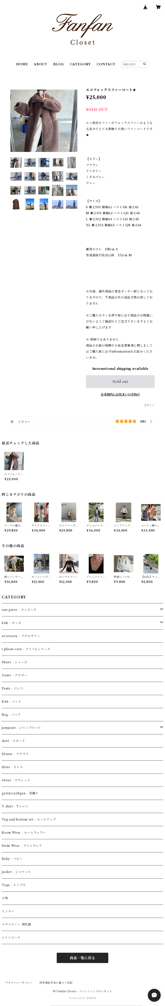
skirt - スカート (13, 741)
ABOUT (40, 64)
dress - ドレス (12, 767)
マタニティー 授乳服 (16, 924)
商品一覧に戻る (82, 958)
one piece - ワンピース (19, 610)
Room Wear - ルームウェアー (24, 833)
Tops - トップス (14, 885)
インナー (8, 911)
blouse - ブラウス (15, 754)
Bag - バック (11, 715)
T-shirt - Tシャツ (15, 806)
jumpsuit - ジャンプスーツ (21, 728)
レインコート (11, 937)
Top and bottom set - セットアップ (29, 819)
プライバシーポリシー (19, 982)
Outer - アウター (15, 675)
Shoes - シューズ (14, 662)
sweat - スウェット (16, 780)
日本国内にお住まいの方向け (120, 394)
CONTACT (106, 64)
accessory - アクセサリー (21, 636)
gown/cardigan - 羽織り (20, 793)
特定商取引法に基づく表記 (56, 982)
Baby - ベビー (12, 859)
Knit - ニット (11, 701)
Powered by (78, 998)
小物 (5, 898)
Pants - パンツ (12, 688)
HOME (22, 64)
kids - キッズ (11, 623)
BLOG (58, 64)
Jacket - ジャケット (16, 872)
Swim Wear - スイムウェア (22, 846)
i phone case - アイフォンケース (26, 649)
